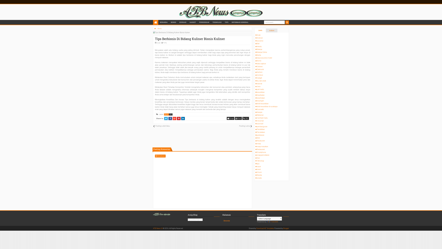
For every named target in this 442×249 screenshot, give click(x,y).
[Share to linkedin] (183, 118)
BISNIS (173, 22)
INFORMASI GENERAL (240, 22)
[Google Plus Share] (174, 118)
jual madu (260, 89)
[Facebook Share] (170, 118)
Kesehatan (261, 95)
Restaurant (261, 149)
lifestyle (259, 112)
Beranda (164, 22)
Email (231, 118)
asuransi (260, 41)
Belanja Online (262, 52)
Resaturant (261, 141)
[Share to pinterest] (179, 118)
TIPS (226, 22)
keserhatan (261, 98)
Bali (258, 43)
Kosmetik (260, 109)
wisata (259, 178)
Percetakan (261, 132)
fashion (259, 72)
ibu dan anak (261, 81)
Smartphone (261, 152)
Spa (258, 158)
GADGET (193, 22)
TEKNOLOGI (217, 22)
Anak (258, 35)
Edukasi (260, 66)
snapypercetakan (263, 155)
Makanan (260, 115)
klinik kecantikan (263, 104)
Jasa (258, 86)
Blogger (286, 228)
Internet (259, 84)
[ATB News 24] (155, 22)
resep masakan (262, 146)
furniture (260, 75)
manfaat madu (262, 118)
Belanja (259, 49)
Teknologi (260, 161)
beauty (259, 46)
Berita (259, 55)
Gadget (259, 78)
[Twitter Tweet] (166, 118)
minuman (260, 121)
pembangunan (262, 126)
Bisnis (166, 114)
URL (246, 118)
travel (259, 166)
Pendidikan (261, 129)
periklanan (260, 135)
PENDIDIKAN (204, 22)
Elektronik (260, 69)
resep (259, 144)
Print (239, 118)
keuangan (260, 101)
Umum (259, 172)
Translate (274, 222)
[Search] (287, 22)
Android (260, 38)
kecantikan (261, 92)
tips (258, 164)
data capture (261, 64)
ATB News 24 (158, 228)
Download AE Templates (265, 228)
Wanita (259, 175)
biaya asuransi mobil (264, 58)
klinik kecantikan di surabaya (267, 106)
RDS (258, 138)
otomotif (260, 124)
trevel (259, 169)
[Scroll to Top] (439, 245)
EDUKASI (182, 22)
